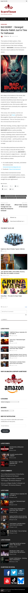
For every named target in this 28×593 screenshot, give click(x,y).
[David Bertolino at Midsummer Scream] (5, 447)
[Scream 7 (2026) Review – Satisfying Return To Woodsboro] (5, 558)
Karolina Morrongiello (21, 195)
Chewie (3, 478)
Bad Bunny (3, 197)
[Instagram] (25, 1)
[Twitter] (23, 1)
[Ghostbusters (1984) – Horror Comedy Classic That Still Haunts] (5, 551)
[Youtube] (21, 1)
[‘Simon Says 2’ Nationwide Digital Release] (5, 340)
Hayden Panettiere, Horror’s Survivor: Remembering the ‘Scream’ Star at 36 (18, 355)
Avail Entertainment (21, 197)
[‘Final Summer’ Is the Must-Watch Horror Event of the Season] (5, 362)
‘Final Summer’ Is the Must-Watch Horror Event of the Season (17, 362)
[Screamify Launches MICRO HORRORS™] (5, 454)
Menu (4, 19)
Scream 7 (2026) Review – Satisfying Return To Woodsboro (18, 559)
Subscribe (5, 431)
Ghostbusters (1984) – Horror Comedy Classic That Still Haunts (17, 551)
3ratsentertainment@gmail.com (12, 167)
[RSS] (26, 1)
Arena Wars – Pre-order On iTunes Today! (11, 296)
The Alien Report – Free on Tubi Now (18, 531)
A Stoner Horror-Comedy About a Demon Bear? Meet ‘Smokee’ (17, 347)
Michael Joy (6, 36)
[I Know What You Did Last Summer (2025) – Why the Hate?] (5, 543)
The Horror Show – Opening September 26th (16, 462)
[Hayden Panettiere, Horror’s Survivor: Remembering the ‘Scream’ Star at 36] (5, 355)
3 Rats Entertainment (15, 169)
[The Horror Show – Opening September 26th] (5, 462)
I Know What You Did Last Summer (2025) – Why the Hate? (18, 544)
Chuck (13, 115)
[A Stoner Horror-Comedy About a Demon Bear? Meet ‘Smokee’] (5, 347)
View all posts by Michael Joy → (17, 221)
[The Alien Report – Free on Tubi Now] (5, 531)
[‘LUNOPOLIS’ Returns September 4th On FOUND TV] (5, 332)
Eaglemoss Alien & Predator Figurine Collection (13, 249)
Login (26, 306)
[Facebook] (19, 1)
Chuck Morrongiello (10, 195)
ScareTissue (8, 11)
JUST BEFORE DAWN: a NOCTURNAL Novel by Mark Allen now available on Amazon (13, 272)
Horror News (4, 24)
